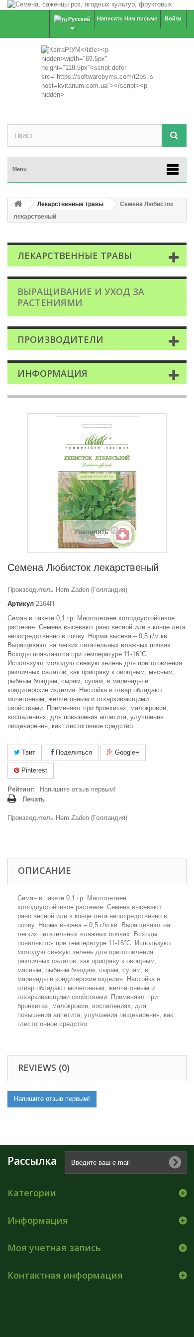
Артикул (20, 603)
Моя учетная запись (54, 1248)
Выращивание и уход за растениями (80, 296)
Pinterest (33, 770)
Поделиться (73, 752)
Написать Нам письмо (127, 18)
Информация (52, 373)
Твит (27, 752)
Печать (33, 799)
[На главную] (17, 204)
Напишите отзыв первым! (78, 789)
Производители (60, 339)
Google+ (126, 752)
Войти (173, 18)
